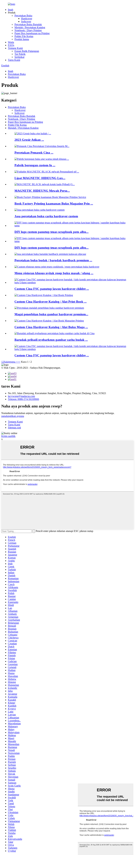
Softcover (26, 21)
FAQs (11, 45)
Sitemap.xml (14, 427)
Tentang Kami (15, 48)
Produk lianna (21, 39)
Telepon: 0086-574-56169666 (23, 399)
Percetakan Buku (23, 15)
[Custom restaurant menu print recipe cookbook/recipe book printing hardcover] (56, 266)
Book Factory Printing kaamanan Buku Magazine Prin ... (53, 203)
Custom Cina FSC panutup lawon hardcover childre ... (51, 288)
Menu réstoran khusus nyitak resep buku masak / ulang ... (53, 273)
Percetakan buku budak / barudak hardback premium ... (53, 260)
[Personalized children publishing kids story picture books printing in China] (54, 333)
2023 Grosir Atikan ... (29, 139)
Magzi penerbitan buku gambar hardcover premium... (51, 314)
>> (18, 361)
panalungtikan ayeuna (12, 416)
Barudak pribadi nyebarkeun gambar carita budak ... (51, 339)
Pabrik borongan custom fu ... (34, 165)
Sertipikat (19, 57)
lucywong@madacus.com (21, 396)
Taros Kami (14, 60)
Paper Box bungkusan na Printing (32, 33)
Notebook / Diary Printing (28, 30)
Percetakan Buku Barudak (28, 24)
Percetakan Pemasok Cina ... (33, 152)
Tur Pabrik (20, 54)
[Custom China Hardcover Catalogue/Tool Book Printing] (43, 295)
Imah (10, 9)
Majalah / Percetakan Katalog (29, 27)
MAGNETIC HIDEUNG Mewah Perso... (42, 190)
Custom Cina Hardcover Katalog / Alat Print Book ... (50, 301)
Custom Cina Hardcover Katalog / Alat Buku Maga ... (51, 327)
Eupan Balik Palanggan (26, 51)
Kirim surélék (8, 436)
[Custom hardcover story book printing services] (39, 209)
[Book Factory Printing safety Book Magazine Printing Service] (50, 197)
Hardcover (26, 18)
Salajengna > (10, 361)
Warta (11, 42)
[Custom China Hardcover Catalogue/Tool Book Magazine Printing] (49, 320)
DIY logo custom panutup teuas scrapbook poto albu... (51, 232)
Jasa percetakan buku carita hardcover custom (46, 216)
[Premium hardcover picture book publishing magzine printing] (49, 307)
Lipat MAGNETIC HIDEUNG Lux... (39, 178)
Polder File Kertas (23, 36)
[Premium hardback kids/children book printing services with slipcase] (50, 254)
